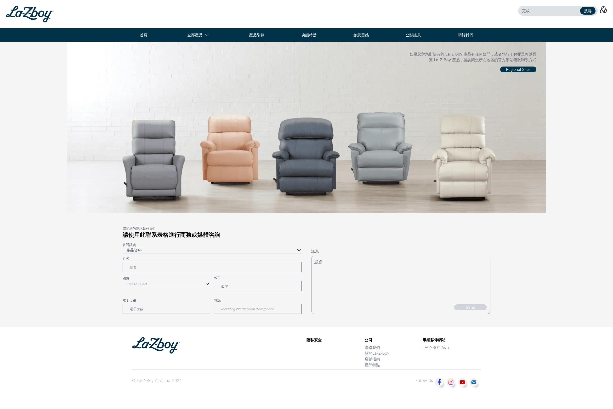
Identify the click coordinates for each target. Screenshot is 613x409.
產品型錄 (256, 35)
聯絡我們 (372, 347)
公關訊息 (413, 35)
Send (470, 307)
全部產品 (195, 35)
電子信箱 (129, 300)
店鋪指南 (372, 359)
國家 (126, 278)
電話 (217, 300)
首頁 (144, 35)
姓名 (126, 258)
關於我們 (465, 35)
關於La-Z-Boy (377, 353)
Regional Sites (518, 69)
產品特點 (372, 364)
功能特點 (309, 35)
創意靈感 (361, 35)
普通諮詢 (129, 245)
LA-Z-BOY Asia (436, 347)
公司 (217, 277)
